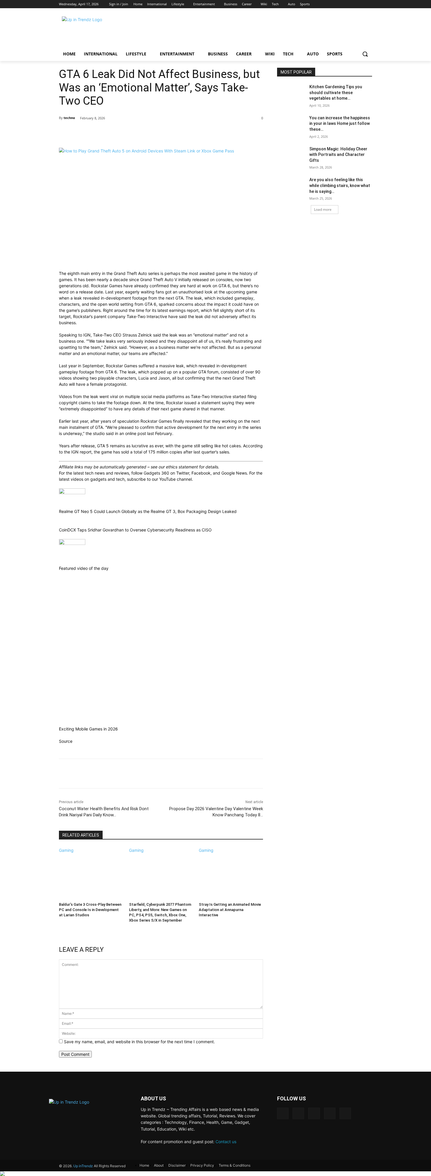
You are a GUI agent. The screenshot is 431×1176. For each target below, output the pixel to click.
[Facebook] (331, 4)
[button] (365, 54)
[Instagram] (340, 4)
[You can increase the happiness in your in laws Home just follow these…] (291, 125)
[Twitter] (350, 4)
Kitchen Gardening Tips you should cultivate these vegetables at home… (335, 92)
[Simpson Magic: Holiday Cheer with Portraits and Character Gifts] (291, 156)
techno (69, 117)
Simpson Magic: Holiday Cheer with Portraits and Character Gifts (338, 155)
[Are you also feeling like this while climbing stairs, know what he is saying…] (291, 187)
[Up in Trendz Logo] (106, 30)
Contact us (226, 1141)
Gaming (66, 850)
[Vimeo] (359, 4)
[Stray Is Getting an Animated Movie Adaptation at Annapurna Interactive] (231, 875)
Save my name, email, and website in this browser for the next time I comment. (139, 1041)
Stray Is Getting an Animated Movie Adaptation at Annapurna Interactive (230, 909)
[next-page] (60, 928)
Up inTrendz (83, 1166)
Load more (323, 209)
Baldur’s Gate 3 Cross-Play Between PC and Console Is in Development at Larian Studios (90, 909)
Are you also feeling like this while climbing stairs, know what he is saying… (339, 185)
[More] (255, 133)
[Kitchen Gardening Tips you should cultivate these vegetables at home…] (291, 94)
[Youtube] (368, 4)
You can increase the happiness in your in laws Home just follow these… (339, 123)
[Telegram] (314, 1113)
